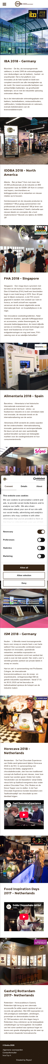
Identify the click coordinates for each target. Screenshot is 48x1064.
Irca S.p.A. (7, 1055)
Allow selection (24, 575)
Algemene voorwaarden (13, 1050)
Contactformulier (10, 1053)
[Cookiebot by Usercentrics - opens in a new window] (34, 479)
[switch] (41, 540)
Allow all (24, 567)
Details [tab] (24, 486)
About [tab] (39, 486)
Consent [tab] (9, 486)
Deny (24, 583)
